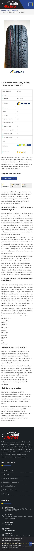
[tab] (6, 185)
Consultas (6, 474)
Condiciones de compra (10, 478)
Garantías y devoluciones (11, 482)
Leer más (11, 549)
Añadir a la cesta (10, 178)
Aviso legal (6, 494)
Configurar (28, 544)
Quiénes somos (8, 470)
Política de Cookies (9, 486)
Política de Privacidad (10, 490)
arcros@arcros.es (10, 530)
